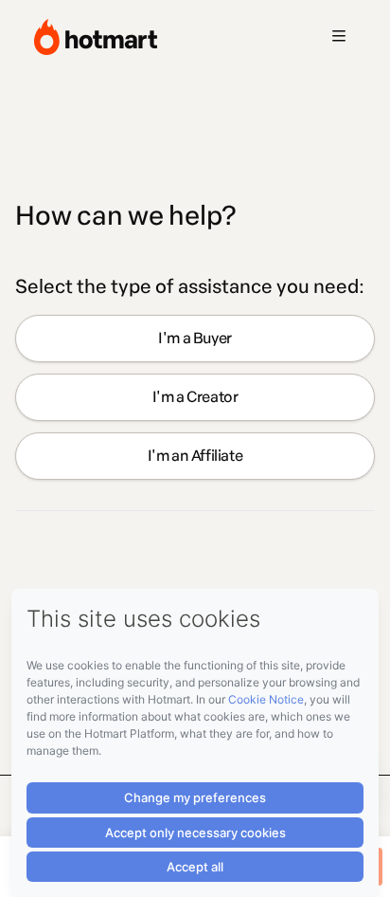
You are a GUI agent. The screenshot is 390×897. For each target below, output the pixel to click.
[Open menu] (339, 37)
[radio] (195, 338)
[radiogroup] (195, 397)
